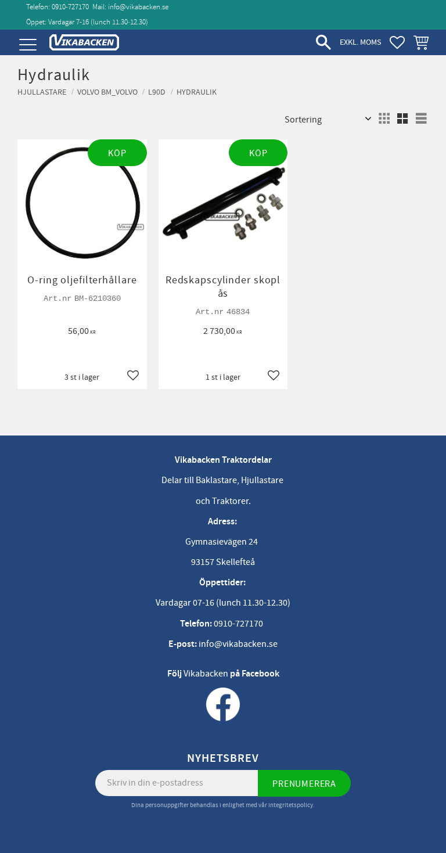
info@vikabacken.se (138, 7)
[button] (27, 45)
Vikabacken (206, 673)
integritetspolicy (290, 805)
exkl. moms (360, 42)
